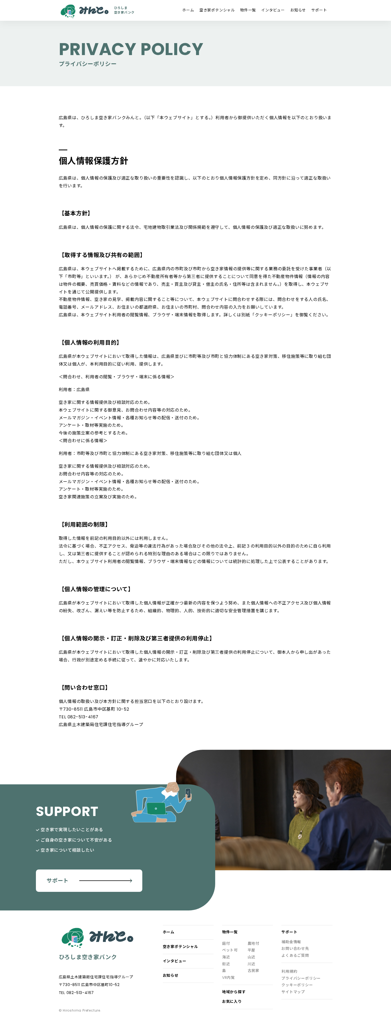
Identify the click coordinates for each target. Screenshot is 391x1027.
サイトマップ (293, 992)
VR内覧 (228, 977)
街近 (226, 964)
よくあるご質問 (295, 955)
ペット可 (230, 950)
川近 (252, 964)
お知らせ (298, 10)
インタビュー (273, 10)
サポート (319, 10)
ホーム (188, 10)
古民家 (253, 970)
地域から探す (234, 992)
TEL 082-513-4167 (76, 992)
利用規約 (289, 971)
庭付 (226, 943)
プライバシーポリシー (301, 978)
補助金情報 (291, 942)
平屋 (252, 950)
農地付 (253, 943)
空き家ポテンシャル (217, 10)
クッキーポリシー (297, 985)
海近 (226, 957)
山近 (252, 957)
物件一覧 (248, 10)
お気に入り (232, 1001)
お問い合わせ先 (295, 948)
